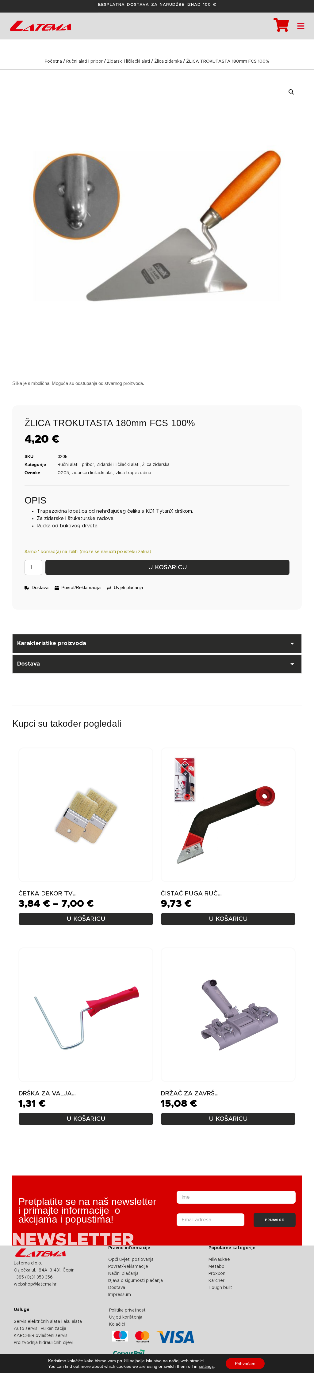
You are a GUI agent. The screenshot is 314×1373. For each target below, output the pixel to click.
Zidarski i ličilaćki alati (128, 61)
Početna (53, 61)
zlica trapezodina (133, 473)
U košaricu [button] (228, 919)
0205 (63, 473)
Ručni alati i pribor (84, 61)
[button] (291, 92)
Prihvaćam (245, 1363)
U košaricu (167, 567)
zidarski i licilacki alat (92, 473)
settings (206, 1366)
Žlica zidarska (168, 61)
